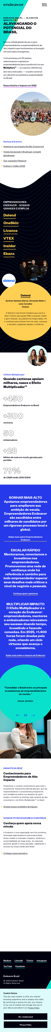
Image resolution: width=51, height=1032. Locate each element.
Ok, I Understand (25, 1016)
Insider (9, 247)
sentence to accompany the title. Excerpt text (23, 146)
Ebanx (9, 254)
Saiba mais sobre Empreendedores (25, 538)
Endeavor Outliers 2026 (14, 165)
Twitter (29, 960)
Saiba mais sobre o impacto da (25, 655)
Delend (9, 216)
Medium (7, 960)
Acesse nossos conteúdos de (20, 806)
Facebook (20, 966)
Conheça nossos (15, 853)
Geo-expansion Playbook (14, 160)
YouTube (7, 966)
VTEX (8, 239)
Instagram (42, 960)
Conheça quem (25, 593)
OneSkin (11, 224)
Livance (10, 231)
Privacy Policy (33, 1008)
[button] (44, 4)
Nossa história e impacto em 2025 (19, 85)
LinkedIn (19, 960)
